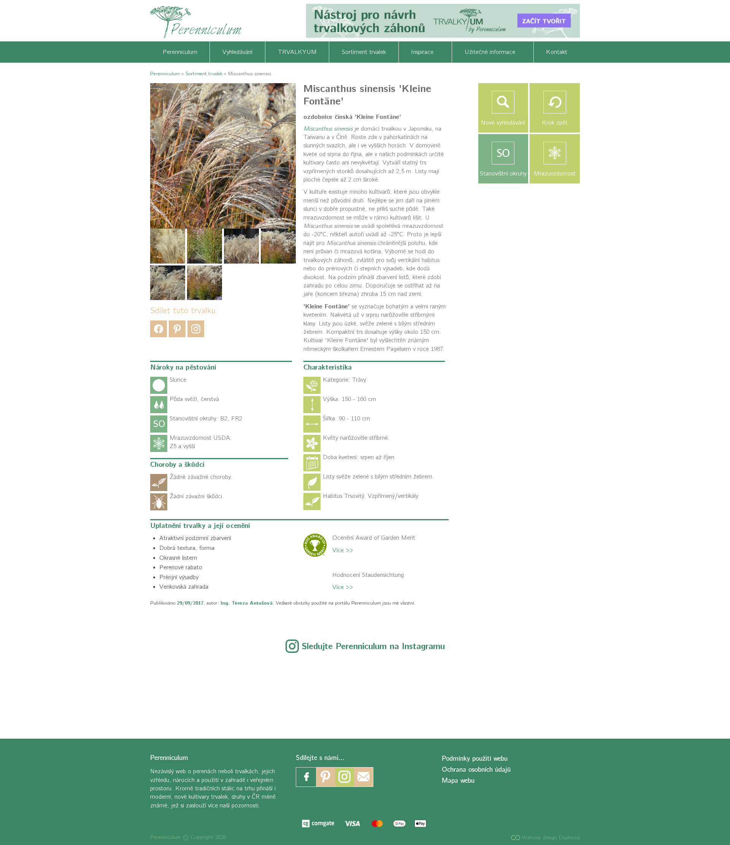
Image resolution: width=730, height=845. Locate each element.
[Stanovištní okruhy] (503, 153)
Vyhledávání (237, 52)
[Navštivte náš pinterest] (325, 777)
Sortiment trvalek (364, 52)
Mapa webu (458, 781)
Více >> (342, 550)
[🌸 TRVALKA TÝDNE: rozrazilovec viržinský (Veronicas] (365, 691)
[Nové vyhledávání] (503, 102)
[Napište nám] (363, 777)
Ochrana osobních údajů (476, 770)
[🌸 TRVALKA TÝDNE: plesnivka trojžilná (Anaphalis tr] (263, 691)
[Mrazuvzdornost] (555, 153)
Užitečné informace (493, 52)
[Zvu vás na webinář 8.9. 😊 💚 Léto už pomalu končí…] (162, 691)
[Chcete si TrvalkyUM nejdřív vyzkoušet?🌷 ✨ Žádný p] (60, 691)
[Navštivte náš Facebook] (306, 777)
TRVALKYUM (297, 52)
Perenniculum (180, 52)
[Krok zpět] (555, 102)
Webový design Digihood (550, 837)
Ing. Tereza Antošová (247, 603)
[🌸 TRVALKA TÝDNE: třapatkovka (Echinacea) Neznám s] (670, 691)
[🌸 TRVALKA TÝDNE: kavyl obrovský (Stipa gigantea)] (467, 691)
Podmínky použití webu (475, 759)
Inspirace (425, 52)
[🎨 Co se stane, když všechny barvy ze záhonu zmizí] (568, 691)
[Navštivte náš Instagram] (344, 777)
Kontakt (556, 52)
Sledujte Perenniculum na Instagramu (373, 646)
